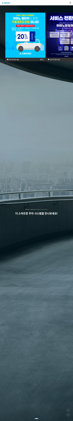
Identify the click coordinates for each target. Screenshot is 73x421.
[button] (34, 418)
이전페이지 (68, 410)
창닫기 (42, 59)
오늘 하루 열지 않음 (14, 59)
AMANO (6, 2)
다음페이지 (68, 415)
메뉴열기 (70, 2)
